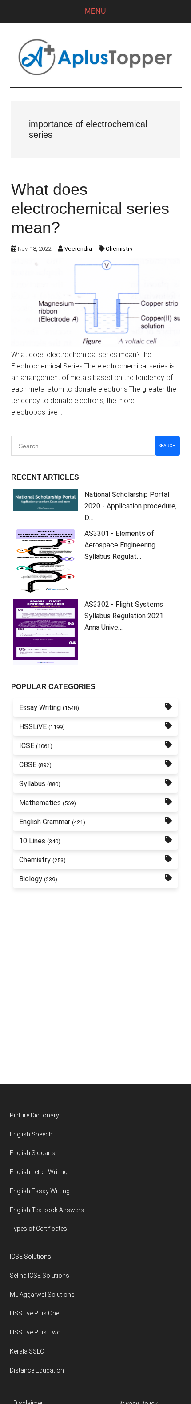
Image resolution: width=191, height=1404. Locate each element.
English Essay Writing (40, 1191)
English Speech (31, 1134)
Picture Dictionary (34, 1115)
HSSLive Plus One (34, 1313)
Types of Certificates (38, 1228)
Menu (95, 11)
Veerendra (78, 248)
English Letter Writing (39, 1171)
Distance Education (37, 1370)
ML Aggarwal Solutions (42, 1294)
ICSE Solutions (30, 1256)
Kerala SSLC (27, 1351)
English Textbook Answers (47, 1210)
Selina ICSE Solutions (39, 1275)
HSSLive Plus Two (35, 1332)
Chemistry (119, 248)
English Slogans (32, 1152)
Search (167, 445)
